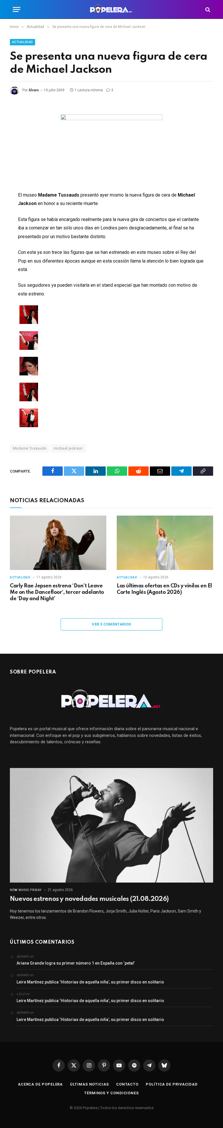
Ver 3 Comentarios (111, 624)
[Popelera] (111, 9)
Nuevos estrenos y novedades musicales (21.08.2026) (89, 899)
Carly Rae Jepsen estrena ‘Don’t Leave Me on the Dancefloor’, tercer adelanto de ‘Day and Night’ (57, 592)
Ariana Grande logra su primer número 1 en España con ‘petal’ (76, 963)
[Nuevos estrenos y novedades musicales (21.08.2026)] (111, 825)
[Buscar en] (207, 9)
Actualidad (22, 42)
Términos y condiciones (111, 1093)
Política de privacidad (172, 1084)
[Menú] (16, 9)
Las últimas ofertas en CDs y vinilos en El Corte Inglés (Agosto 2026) (164, 589)
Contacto (127, 1084)
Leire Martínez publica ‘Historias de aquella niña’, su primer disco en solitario (90, 982)
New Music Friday (26, 890)
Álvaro (33, 90)
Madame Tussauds (29, 448)
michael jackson (68, 448)
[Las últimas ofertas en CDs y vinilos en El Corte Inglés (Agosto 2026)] (165, 543)
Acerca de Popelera (40, 1084)
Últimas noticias (89, 1084)
